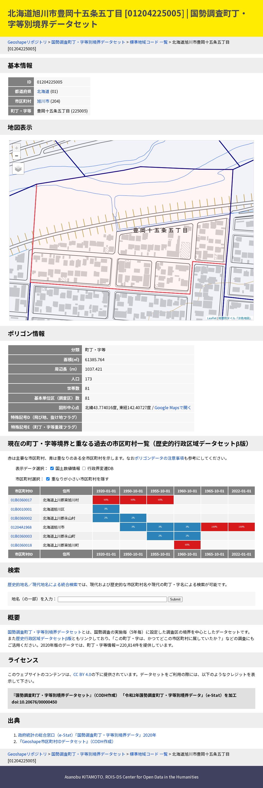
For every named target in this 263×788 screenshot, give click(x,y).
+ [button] (16, 148)
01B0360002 (21, 518)
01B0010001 (21, 509)
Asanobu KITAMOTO (84, 777)
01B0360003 (21, 536)
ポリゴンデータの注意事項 (159, 458)
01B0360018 (21, 545)
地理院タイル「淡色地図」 (235, 318)
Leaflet (212, 318)
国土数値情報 (67, 468)
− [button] (16, 155)
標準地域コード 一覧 (149, 42)
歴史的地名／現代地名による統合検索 (43, 584)
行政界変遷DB (100, 468)
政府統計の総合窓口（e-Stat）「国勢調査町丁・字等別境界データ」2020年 (87, 735)
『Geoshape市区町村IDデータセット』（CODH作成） (67, 741)
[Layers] (18, 168)
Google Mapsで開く (173, 407)
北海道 (43, 91)
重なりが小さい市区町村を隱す (79, 479)
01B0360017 (21, 499)
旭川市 (43, 101)
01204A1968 (21, 527)
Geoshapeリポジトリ (27, 42)
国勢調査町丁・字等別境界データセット (88, 42)
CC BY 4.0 (82, 674)
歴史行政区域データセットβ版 (44, 638)
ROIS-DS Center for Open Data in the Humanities (152, 777)
